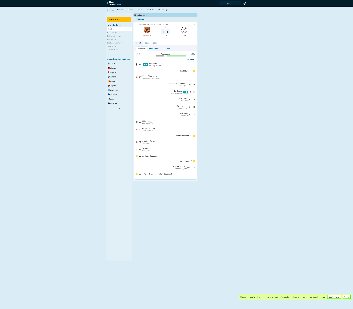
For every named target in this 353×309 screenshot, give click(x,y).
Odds (155, 43)
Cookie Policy (334, 297)
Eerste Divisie (112, 32)
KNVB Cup (111, 39)
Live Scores (113, 19)
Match (138, 43)
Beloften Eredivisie (114, 36)
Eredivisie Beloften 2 (115, 43)
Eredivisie (140, 19)
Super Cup (111, 46)
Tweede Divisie (112, 50)
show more (190, 59)
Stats (147, 43)
